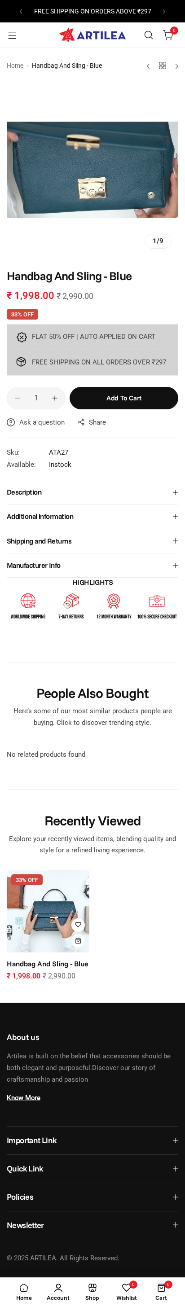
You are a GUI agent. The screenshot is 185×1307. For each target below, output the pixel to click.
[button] (21, 11)
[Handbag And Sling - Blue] (48, 911)
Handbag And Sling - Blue (47, 963)
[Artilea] (92, 35)
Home (15, 65)
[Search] (149, 35)
